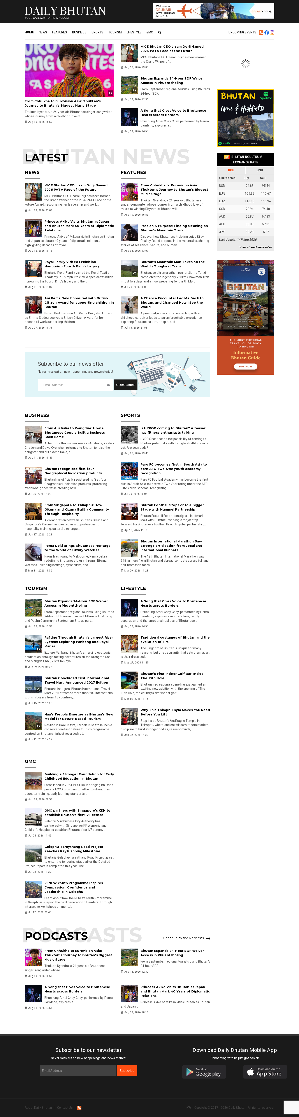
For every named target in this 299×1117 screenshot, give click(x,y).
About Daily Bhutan (38, 1107)
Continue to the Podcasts (183, 938)
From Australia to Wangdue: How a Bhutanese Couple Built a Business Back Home (74, 432)
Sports (97, 32)
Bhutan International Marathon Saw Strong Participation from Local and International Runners (171, 545)
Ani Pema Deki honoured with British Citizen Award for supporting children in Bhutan (79, 302)
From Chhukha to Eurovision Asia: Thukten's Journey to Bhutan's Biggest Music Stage (174, 189)
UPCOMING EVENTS (243, 32)
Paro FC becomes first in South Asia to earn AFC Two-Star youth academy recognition (174, 468)
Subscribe (127, 1071)
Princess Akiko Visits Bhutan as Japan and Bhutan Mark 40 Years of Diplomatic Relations (79, 226)
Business (79, 32)
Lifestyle (134, 32)
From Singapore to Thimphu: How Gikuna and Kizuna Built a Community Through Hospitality (76, 509)
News (43, 32)
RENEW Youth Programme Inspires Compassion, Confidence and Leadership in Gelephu (73, 887)
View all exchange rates (255, 247)
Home (29, 32)
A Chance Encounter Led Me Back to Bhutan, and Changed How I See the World (172, 302)
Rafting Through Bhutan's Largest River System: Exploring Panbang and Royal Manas (78, 642)
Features (59, 32)
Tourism (115, 32)
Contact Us (65, 1107)
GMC (149, 32)
